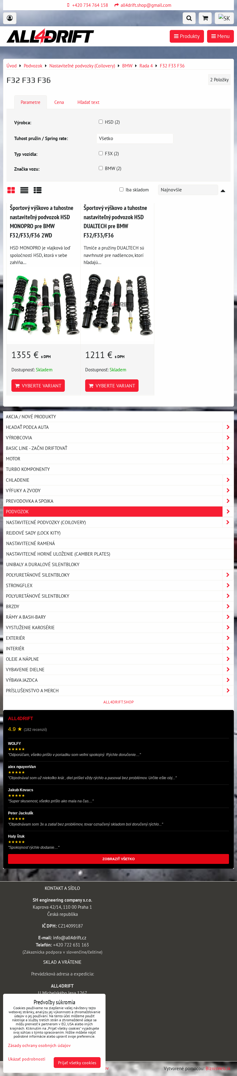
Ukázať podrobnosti (26, 1059)
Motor (13, 458)
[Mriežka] (11, 192)
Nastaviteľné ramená (30, 543)
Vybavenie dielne (25, 669)
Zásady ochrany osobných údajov (39, 1045)
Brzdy (12, 606)
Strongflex (19, 585)
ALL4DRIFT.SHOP (118, 702)
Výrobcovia (19, 437)
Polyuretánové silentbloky (37, 575)
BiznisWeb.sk (218, 1068)
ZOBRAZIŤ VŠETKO (118, 859)
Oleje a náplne (22, 659)
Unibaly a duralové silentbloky (42, 564)
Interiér (15, 648)
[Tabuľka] (37, 192)
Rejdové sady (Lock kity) (33, 533)
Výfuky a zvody (23, 490)
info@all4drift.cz (69, 937)
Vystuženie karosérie (30, 627)
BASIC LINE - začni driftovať (36, 448)
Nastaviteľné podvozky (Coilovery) (46, 522)
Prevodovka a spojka (29, 501)
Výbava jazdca (22, 680)
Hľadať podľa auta (27, 427)
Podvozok (17, 511)
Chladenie (17, 480)
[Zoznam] (24, 192)
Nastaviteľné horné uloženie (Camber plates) (58, 554)
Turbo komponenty (28, 469)
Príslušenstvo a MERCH (32, 690)
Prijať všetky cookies (77, 1062)
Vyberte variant (40, 385)
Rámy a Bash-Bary (26, 617)
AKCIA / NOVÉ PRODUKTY (31, 416)
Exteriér (15, 638)
